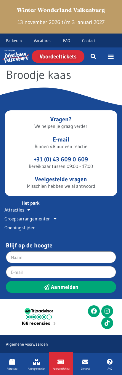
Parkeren (14, 40)
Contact (89, 40)
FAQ (66, 40)
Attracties (14, 210)
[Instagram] (107, 311)
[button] (93, 56)
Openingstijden (20, 228)
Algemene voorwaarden (27, 344)
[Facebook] (94, 311)
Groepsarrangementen (27, 219)
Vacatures (42, 40)
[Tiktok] (107, 323)
